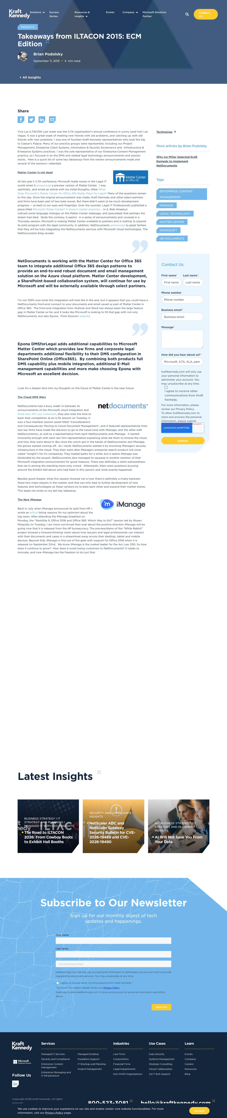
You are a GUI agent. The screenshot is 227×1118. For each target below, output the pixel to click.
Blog (187, 1073)
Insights (67, 825)
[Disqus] (114, 617)
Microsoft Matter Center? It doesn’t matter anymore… (67, 209)
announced (43, 185)
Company (128, 12)
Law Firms (119, 1053)
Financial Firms (121, 1063)
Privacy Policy (185, 408)
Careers (189, 1063)
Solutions (35, 12)
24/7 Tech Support (159, 1073)
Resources (191, 1068)
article (34, 512)
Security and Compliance (110, 812)
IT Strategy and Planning (92, 1063)
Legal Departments (124, 1068)
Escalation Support (88, 1058)
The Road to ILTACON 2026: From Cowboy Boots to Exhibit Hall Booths (48, 837)
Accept (199, 1110)
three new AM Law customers (37, 413)
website (84, 316)
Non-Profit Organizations (127, 1073)
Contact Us (204, 14)
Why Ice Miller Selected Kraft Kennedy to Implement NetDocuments (176, 161)
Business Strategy (39, 818)
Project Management (90, 1068)
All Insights (32, 77)
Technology (164, 131)
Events (110, 12)
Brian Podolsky (48, 54)
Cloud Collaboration (160, 1068)
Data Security (157, 1053)
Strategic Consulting (160, 1063)
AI (156, 823)
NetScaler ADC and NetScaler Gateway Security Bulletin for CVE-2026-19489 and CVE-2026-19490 (112, 832)
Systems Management (161, 1058)
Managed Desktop (88, 1053)
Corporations (120, 1058)
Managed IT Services (53, 1053)
